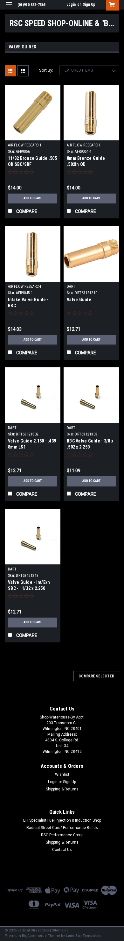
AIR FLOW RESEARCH (24, 145)
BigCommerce (34, 936)
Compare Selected (96, 676)
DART (71, 286)
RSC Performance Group (62, 835)
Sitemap (59, 930)
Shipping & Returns (62, 789)
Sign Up (89, 4)
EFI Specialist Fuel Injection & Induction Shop (62, 820)
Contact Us (62, 849)
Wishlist (62, 774)
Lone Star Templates (83, 936)
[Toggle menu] (8, 9)
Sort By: (46, 70)
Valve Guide (79, 299)
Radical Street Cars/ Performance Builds (62, 827)
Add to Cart (33, 198)
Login (71, 4)
